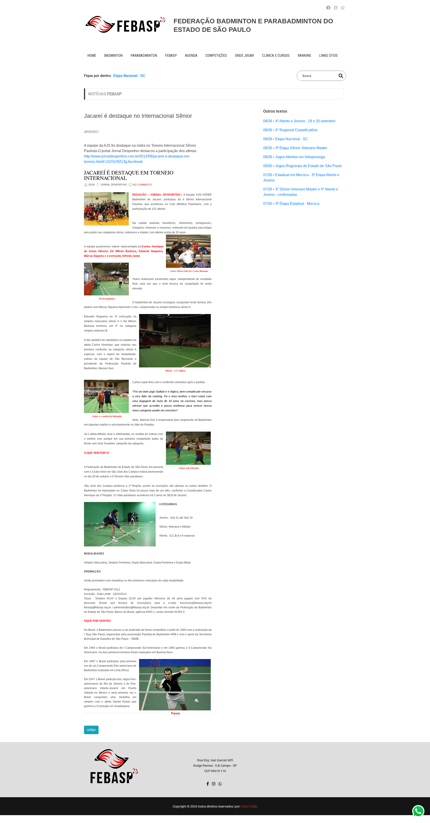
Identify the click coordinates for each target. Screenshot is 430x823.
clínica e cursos (276, 55)
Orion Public (249, 806)
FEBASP (171, 55)
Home (91, 55)
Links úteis (328, 55)
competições (216, 55)
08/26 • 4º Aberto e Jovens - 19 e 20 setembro (299, 121)
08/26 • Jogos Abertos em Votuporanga (294, 157)
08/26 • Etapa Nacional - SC (285, 139)
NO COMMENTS (142, 184)
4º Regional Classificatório (134, 81)
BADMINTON (113, 55)
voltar (91, 730)
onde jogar (244, 55)
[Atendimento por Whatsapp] (343, 8)
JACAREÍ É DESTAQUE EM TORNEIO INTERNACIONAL (128, 175)
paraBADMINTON (144, 55)
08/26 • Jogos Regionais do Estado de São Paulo (302, 166)
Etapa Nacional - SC (129, 76)
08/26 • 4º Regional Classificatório (290, 130)
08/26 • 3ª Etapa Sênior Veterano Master (295, 148)
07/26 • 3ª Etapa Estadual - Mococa (291, 203)
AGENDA (191, 55)
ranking (304, 55)
